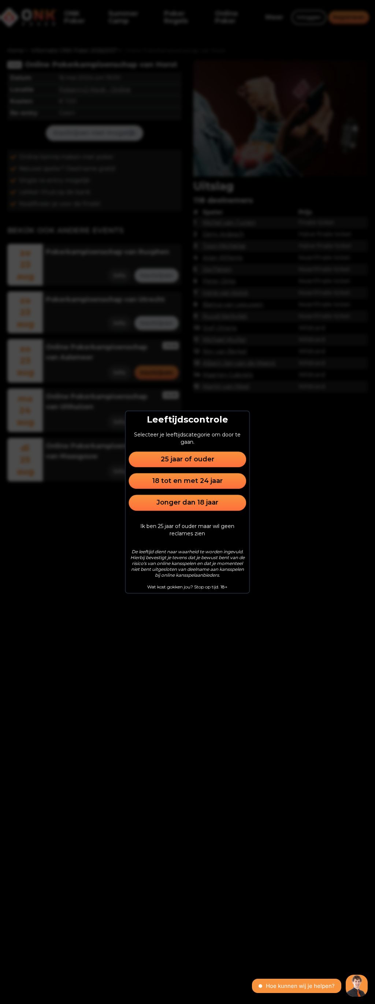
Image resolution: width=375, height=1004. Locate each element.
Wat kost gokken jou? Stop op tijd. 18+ (187, 587)
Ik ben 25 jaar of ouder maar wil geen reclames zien (187, 530)
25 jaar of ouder (187, 459)
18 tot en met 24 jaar (187, 481)
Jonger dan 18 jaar (187, 503)
